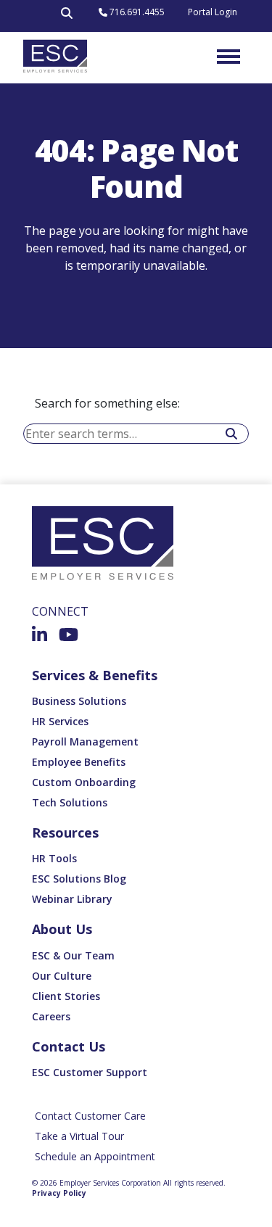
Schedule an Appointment (95, 1156)
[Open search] (66, 16)
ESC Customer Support (89, 1072)
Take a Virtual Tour (79, 1136)
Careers (51, 1016)
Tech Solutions (69, 802)
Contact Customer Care (90, 1116)
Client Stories (66, 996)
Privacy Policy (59, 1193)
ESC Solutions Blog (79, 878)
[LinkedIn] (39, 634)
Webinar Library (72, 899)
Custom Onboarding (84, 782)
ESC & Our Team (73, 955)
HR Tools (54, 858)
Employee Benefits (78, 762)
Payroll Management (85, 741)
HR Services (60, 721)
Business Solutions (79, 701)
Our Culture (61, 976)
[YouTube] (68, 634)
